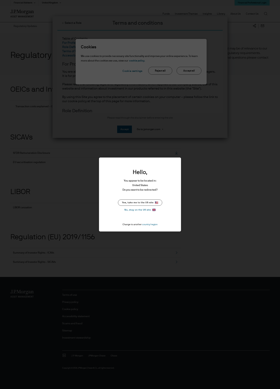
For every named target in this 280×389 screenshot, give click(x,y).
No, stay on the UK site (137, 210)
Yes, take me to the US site (138, 202)
